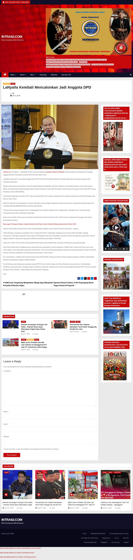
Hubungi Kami (106, 538)
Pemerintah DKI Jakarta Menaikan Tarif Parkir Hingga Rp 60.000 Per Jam (83, 327)
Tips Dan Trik (66, 75)
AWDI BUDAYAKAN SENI (97, 533)
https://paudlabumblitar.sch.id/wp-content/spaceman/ (18, 557)
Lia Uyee (35, 334)
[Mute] (124, 249)
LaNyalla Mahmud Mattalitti (55, 172)
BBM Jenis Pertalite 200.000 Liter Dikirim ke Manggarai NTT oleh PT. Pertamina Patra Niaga (34, 345)
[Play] (106, 249)
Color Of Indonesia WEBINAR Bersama (102, 64)
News (13, 75)
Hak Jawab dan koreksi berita (89, 538)
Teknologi (43, 75)
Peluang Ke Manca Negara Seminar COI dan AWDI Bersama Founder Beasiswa (68, 64)
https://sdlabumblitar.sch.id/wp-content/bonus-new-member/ (20, 548)
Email (5, 424)
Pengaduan (104, 542)
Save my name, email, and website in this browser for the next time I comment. (32, 449)
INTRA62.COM (11, 36)
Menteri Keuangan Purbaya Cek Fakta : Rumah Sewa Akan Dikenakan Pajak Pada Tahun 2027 (17, 504)
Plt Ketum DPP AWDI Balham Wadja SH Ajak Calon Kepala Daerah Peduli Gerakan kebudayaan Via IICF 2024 (76, 59)
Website (6, 436)
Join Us (116, 538)
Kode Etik (126, 538)
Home (84, 533)
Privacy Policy (115, 542)
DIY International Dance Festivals (119, 533)
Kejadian (30, 339)
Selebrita (54, 75)
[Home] (4, 74)
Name (6, 411)
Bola (32, 75)
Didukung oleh (5, 533)
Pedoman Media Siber (90, 542)
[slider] (115, 248)
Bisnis (22, 75)
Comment (7, 371)
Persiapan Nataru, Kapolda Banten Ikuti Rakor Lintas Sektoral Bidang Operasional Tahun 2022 (43, 224)
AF (13, 93)
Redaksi (126, 542)
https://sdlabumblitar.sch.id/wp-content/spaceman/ (17, 552)
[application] (116, 228)
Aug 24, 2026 (25, 334)
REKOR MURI (83, 62)
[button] (131, 75)
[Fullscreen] (127, 249)
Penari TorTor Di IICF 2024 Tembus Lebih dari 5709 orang (62, 62)
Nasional (6, 83)
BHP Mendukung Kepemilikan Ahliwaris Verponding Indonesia (63, 67)
